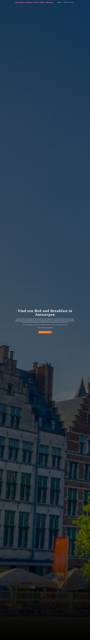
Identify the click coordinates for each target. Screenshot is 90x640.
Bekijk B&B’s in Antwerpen (68, 2)
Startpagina (59, 2)
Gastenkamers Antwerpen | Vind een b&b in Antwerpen (34, 2)
